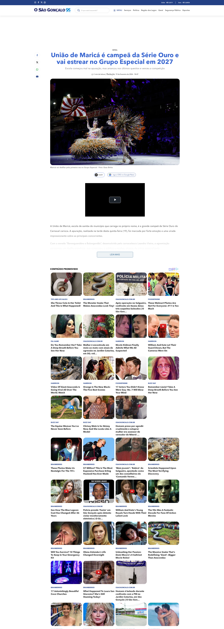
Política (136, 10)
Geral (160, 10)
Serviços (127, 10)
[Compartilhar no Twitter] (37, 62)
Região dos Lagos (148, 10)
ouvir (100, 175)
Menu (119, 10)
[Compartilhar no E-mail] (37, 76)
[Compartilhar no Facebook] (37, 55)
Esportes (186, 10)
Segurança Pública (173, 10)
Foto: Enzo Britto (106, 167)
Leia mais (115, 254)
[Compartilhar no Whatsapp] (37, 69)
